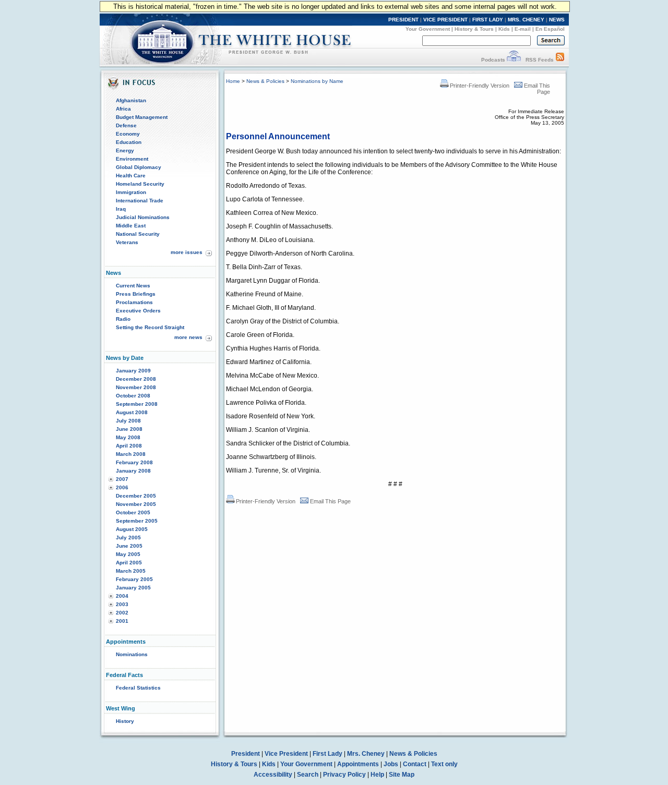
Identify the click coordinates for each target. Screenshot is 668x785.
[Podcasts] (514, 60)
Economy (128, 134)
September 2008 (137, 404)
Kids (504, 29)
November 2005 (136, 504)
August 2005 (132, 529)
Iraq (121, 209)
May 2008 (128, 437)
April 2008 (129, 446)
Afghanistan (131, 100)
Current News (133, 285)
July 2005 (128, 537)
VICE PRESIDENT (445, 19)
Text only (444, 764)
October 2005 (133, 512)
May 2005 (128, 554)
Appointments (358, 764)
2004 (122, 596)
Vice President (286, 753)
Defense (126, 125)
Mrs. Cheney (366, 753)
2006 (122, 487)
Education (128, 142)
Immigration (131, 192)
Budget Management (142, 117)
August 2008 (132, 412)
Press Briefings (136, 294)
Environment (132, 159)
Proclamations (134, 302)
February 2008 (134, 462)
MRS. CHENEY (526, 19)
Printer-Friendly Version (479, 85)
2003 (122, 604)
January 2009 (133, 370)
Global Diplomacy (138, 167)
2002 (122, 612)
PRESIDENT (403, 19)
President (245, 753)
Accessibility (273, 774)
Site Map (401, 774)
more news (188, 337)
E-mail (523, 29)
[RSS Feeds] (560, 60)
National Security (138, 234)
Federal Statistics (138, 688)
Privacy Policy (344, 774)
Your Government (427, 29)
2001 (122, 621)
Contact (414, 764)
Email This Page (330, 501)
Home (233, 81)
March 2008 (131, 454)
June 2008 (129, 429)
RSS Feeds (540, 60)
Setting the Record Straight (150, 327)
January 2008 (133, 471)
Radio (123, 319)
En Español (550, 29)
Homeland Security (140, 184)
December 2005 (136, 496)
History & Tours (474, 29)
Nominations (132, 654)
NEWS (557, 19)
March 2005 (131, 571)
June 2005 (129, 546)
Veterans (127, 242)
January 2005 (133, 587)
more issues (186, 252)
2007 (122, 479)
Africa (123, 109)
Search (307, 774)
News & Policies (265, 81)
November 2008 (136, 387)
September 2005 (137, 521)
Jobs (391, 764)
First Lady (327, 753)
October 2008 (133, 395)
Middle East (131, 225)
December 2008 (136, 379)
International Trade (139, 200)
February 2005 (134, 579)
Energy (125, 150)
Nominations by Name (317, 81)
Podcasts (493, 60)
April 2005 (129, 562)
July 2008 (128, 421)
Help (377, 774)
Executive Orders (138, 310)
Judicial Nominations (143, 217)
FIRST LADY (487, 19)
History (125, 721)
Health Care (131, 175)
